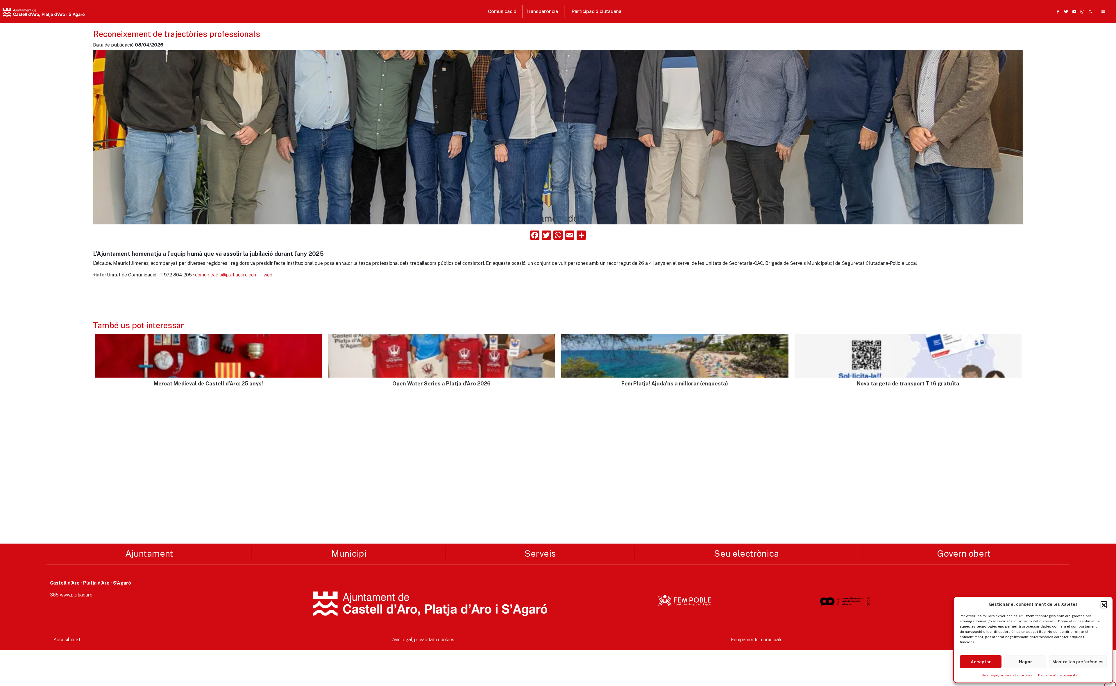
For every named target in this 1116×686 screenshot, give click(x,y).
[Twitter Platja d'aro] (1065, 12)
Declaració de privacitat (1058, 675)
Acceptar (981, 661)
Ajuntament (149, 553)
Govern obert (964, 553)
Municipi (348, 553)
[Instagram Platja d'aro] (1081, 12)
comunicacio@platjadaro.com (226, 275)
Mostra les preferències (1078, 661)
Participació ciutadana (596, 11)
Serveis (540, 553)
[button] (1104, 604)
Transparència (541, 11)
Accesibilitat (66, 639)
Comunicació (502, 11)
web (268, 275)
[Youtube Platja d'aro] (1073, 12)
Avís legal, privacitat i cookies (1007, 675)
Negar (1025, 661)
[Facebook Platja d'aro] (1057, 12)
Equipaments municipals (756, 639)
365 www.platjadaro (71, 595)
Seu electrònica (746, 553)
